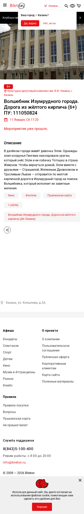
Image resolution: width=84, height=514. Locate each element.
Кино (11, 195)
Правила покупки (16, 405)
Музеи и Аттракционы (19, 372)
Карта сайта (51, 375)
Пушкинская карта (59, 195)
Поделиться (7, 230)
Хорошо (42, 506)
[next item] (80, 18)
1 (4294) (13, 205)
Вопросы (9, 412)
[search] (66, 5)
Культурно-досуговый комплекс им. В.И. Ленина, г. (38, 93)
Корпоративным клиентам (54, 366)
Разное (8, 379)
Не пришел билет (15, 425)
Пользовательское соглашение (55, 348)
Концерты (10, 339)
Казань (53, 5)
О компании (51, 339)
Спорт (7, 352)
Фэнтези (31, 195)
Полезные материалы (58, 381)
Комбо (8, 385)
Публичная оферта (55, 357)
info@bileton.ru (14, 462)
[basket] (78, 6)
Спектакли (11, 346)
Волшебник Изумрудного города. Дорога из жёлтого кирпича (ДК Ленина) (42, 216)
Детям (8, 359)
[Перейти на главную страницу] (17, 5)
